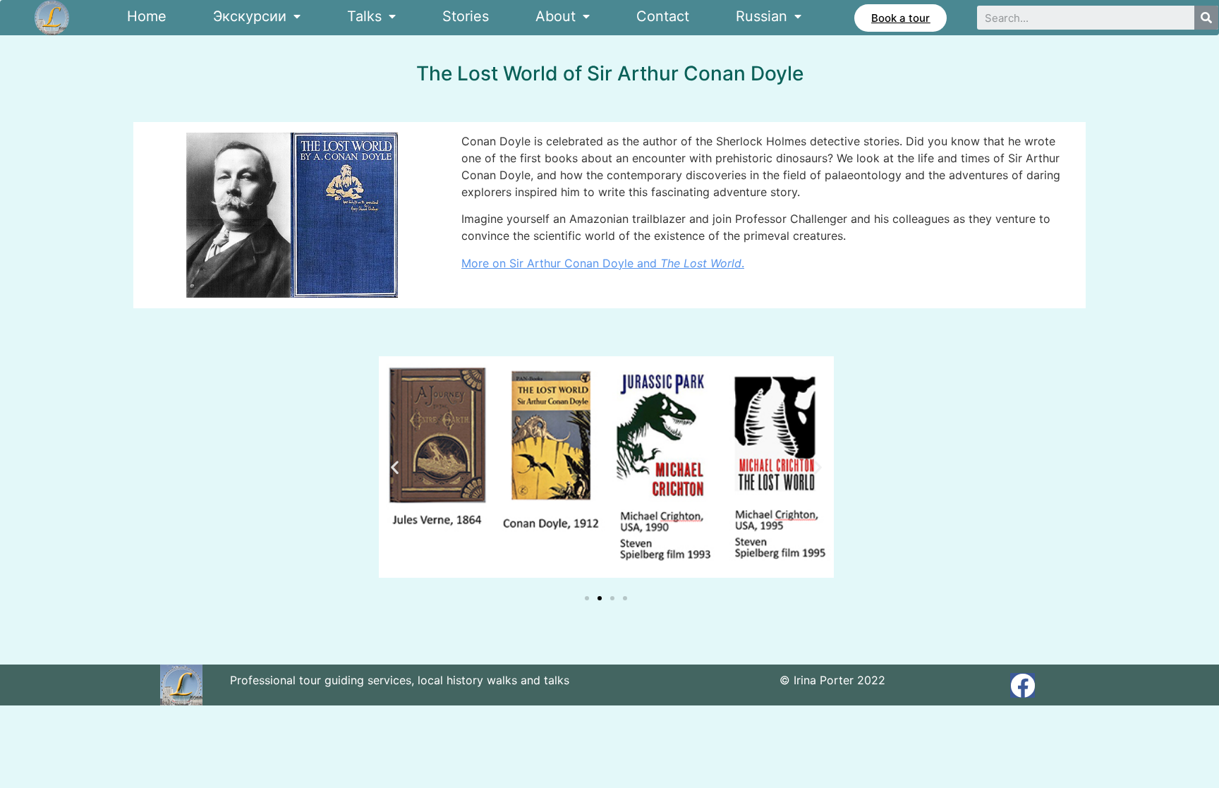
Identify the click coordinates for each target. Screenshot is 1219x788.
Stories (465, 16)
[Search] (1206, 18)
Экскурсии (249, 16)
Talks (364, 16)
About (555, 16)
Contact (662, 16)
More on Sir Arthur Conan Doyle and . (602, 263)
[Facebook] (1022, 685)
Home (146, 16)
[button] (900, 18)
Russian (761, 16)
